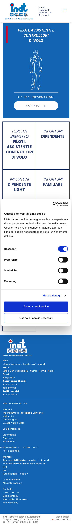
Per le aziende (11, 450)
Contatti (7, 489)
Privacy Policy (10, 502)
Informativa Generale (15, 499)
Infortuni (7, 409)
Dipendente (9, 434)
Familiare (8, 438)
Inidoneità (8, 416)
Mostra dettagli (52, 295)
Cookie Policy (10, 495)
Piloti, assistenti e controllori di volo (19, 447)
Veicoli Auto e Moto (13, 423)
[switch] (63, 259)
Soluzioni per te (11, 428)
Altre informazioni (13, 483)
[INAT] (18, 11)
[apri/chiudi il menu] (65, 11)
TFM (5, 467)
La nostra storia (11, 479)
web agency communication (61, 518)
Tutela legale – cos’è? (15, 473)
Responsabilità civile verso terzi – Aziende (26, 460)
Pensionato (9, 441)
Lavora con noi (11, 492)
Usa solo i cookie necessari (36, 317)
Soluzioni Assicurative (15, 403)
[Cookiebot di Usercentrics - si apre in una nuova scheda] (52, 204)
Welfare (7, 457)
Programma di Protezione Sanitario (23, 412)
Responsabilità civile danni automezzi (24, 463)
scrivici (34, 105)
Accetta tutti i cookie (36, 306)
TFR (4, 470)
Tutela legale (10, 419)
